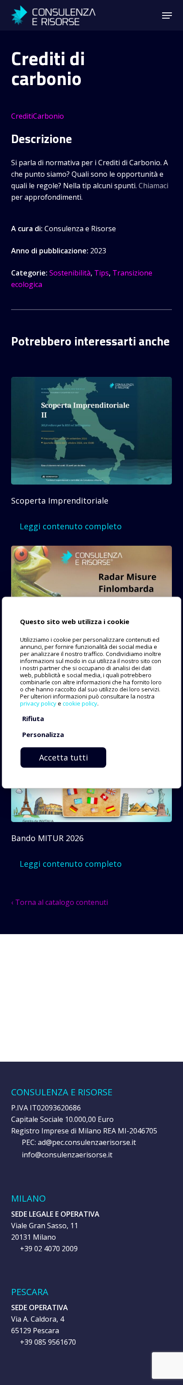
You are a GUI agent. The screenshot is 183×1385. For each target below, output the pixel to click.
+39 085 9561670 (48, 1342)
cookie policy (80, 703)
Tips (101, 273)
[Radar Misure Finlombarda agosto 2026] (91, 581)
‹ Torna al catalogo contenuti (59, 902)
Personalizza (43, 734)
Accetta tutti (63, 757)
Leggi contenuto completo (69, 526)
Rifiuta (33, 718)
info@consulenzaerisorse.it (67, 1155)
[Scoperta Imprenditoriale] (91, 412)
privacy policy (38, 703)
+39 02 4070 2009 (49, 1248)
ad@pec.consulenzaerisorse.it (87, 1142)
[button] (167, 15)
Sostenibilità (70, 273)
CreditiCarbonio (37, 116)
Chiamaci (153, 185)
